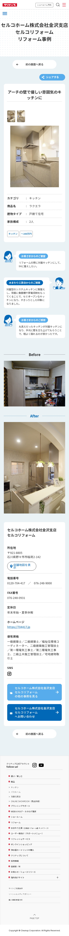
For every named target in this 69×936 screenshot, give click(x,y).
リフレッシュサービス (20, 839)
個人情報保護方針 (16, 900)
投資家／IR (15, 866)
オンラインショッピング (21, 844)
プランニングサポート (20, 806)
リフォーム (16, 822)
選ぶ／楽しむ (16, 776)
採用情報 (15, 861)
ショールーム (16, 817)
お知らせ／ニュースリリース (23, 872)
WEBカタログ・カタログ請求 (23, 811)
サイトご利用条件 (16, 888)
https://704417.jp (18, 627)
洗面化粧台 (16, 796)
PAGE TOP (34, 918)
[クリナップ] (10, 5)
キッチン (15, 787)
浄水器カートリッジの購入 (22, 850)
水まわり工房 (30, 828)
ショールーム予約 (44, 5)
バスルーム (16, 792)
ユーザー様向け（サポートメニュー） (27, 833)
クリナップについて (19, 855)
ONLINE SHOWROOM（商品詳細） (26, 801)
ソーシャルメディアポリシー (20, 894)
